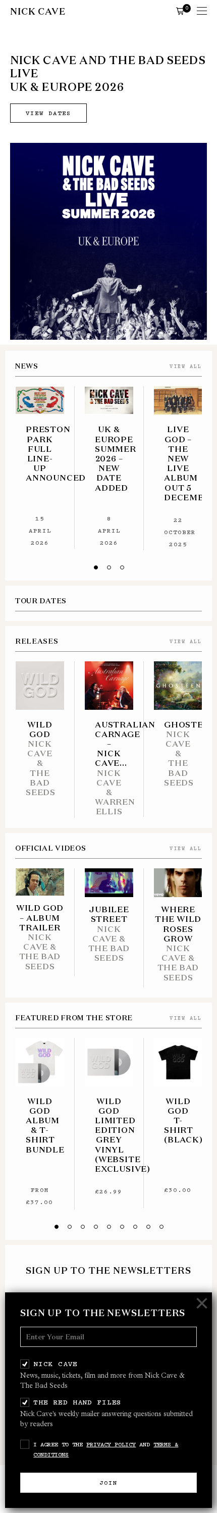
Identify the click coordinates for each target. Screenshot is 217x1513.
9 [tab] (161, 1227)
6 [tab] (122, 1227)
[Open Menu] (202, 11)
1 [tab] (96, 567)
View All (186, 366)
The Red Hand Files (77, 1401)
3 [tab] (122, 567)
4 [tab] (96, 1227)
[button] (180, 11)
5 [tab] (109, 1227)
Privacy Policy (111, 1444)
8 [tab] (148, 1227)
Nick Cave (55, 1363)
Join (108, 1483)
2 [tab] (109, 567)
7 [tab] (135, 1227)
